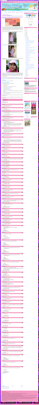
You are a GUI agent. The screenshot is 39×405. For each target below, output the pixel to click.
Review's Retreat (27, 117)
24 (22, 195)
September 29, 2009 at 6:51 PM (5, 295)
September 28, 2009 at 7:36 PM (5, 280)
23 (22, 192)
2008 (25, 76)
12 (22, 154)
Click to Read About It (27, 115)
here (4, 28)
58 (22, 354)
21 (22, 185)
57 (22, 350)
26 (22, 203)
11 (22, 151)
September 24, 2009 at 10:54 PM (6, 118)
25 (22, 199)
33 (22, 232)
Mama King (3, 168)
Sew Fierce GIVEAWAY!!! (7, 15)
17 (22, 172)
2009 (25, 36)
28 (22, 212)
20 (22, 182)
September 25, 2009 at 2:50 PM (5, 210)
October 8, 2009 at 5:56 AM (5, 372)
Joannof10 (3, 178)
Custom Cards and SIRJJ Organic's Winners (30, 65)
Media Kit (32, 12)
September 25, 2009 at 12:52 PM (6, 187)
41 (22, 282)
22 (22, 189)
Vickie (3, 144)
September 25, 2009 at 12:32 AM (6, 149)
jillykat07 (3, 225)
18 (22, 175)
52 (22, 327)
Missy (3, 215)
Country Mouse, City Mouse (5, 218)
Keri (2, 133)
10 (22, 147)
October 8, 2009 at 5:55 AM (5, 365)
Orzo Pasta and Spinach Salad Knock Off (29, 57)
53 (22, 332)
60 (22, 366)
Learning (9, 12)
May (26, 72)
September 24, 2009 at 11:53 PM (5, 132)
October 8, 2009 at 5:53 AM (5, 359)
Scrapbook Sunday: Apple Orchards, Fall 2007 (30, 50)
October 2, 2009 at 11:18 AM (5, 316)
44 (22, 293)
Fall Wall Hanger (27, 56)
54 (22, 337)
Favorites (17, 12)
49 (22, 312)
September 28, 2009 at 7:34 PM (5, 275)
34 (22, 240)
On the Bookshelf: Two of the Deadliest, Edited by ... (30, 67)
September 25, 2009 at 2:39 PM (5, 207)
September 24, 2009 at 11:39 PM (5, 126)
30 (22, 219)
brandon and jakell (4, 322)
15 (22, 165)
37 (22, 261)
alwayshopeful (3, 266)
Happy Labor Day (27, 61)
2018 (25, 29)
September (27, 39)
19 (22, 178)
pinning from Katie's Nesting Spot (33, 17)
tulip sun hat (6, 58)
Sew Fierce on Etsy (4, 78)
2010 (25, 35)
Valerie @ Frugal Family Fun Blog (6, 116)
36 (22, 253)
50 (22, 317)
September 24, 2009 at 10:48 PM (6, 106)
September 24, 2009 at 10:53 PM (6, 115)
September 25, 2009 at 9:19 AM (5, 170)
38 (22, 266)
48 (22, 308)
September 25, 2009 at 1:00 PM (5, 201)
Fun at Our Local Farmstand (28, 44)
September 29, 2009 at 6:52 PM (5, 302)
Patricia (3, 354)
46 (22, 300)
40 (22, 277)
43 (22, 290)
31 (22, 222)
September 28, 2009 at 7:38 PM (5, 284)
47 (22, 303)
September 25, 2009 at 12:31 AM (6, 146)
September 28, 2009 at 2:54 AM (5, 217)
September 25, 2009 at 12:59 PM (6, 197)
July (26, 70)
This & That (21, 12)
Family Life (13, 12)
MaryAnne (3, 345)
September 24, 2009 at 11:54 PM (5, 135)
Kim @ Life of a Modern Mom (5, 157)
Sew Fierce (14, 86)
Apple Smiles (27, 46)
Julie (2, 307)
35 (22, 246)
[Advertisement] (8, 380)
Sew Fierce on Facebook (9, 89)
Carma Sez (3, 208)
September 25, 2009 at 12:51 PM (6, 180)
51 (22, 322)
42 (22, 286)
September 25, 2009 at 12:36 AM (6, 156)
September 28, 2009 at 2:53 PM (5, 231)
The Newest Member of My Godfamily (29, 51)
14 (22, 162)
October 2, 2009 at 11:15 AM (5, 311)
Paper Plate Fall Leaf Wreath (28, 60)
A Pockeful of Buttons (10, 87)
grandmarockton (4, 350)
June (26, 71)
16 (22, 168)
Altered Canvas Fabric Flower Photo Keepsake (30, 40)
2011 (25, 34)
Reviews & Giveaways (27, 12)
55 (22, 342)
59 (22, 361)
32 (22, 225)
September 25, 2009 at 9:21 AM (5, 177)
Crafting (6, 12)
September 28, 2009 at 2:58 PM (5, 252)
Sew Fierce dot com (20, 77)
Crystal (3, 104)
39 (22, 272)
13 (22, 158)
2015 (25, 31)
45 (22, 297)
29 (22, 215)
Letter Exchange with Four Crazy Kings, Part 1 (30, 41)
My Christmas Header (28, 62)
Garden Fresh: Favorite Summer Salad (29, 66)
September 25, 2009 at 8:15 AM (5, 160)
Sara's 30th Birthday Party (28, 55)
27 (22, 208)
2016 (25, 30)
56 (22, 345)
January (26, 75)
